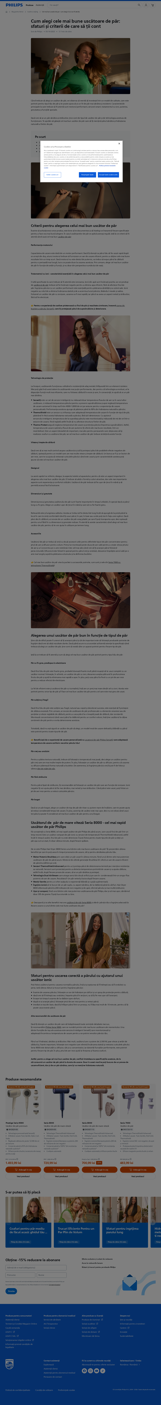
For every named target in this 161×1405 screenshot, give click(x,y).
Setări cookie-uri (52, 175)
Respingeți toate (87, 175)
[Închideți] (119, 143)
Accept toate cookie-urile (108, 175)
